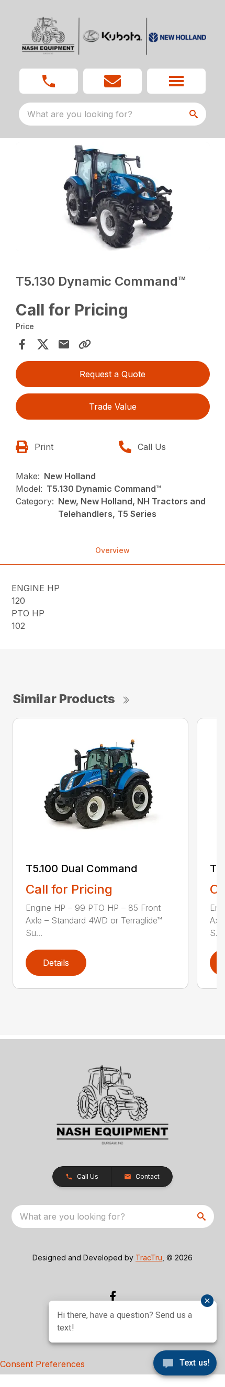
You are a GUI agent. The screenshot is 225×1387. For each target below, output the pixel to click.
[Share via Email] (64, 344)
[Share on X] (43, 344)
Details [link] (56, 962)
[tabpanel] (113, 198)
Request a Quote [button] (112, 374)
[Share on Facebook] (22, 344)
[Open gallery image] (113, 197)
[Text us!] (185, 1364)
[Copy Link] (84, 344)
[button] (48, 81)
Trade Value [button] (113, 406)
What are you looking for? (79, 114)
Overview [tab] (112, 550)
